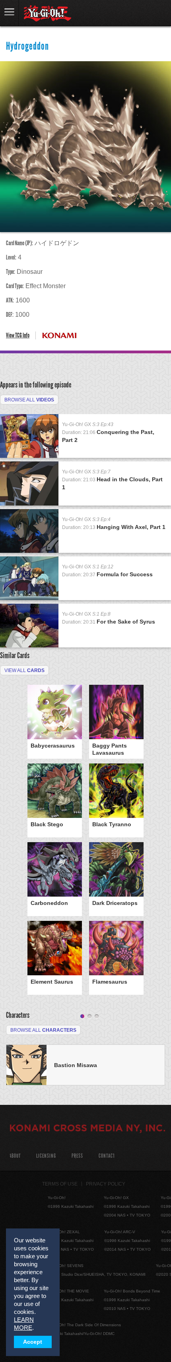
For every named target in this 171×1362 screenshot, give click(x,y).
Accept (32, 1342)
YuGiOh (47, 13)
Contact (107, 1156)
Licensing (46, 1156)
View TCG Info (17, 335)
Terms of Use (60, 1184)
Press (77, 1156)
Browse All (29, 400)
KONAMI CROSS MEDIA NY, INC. (87, 1129)
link (9, 13)
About (15, 1156)
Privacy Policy (105, 1184)
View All (24, 670)
